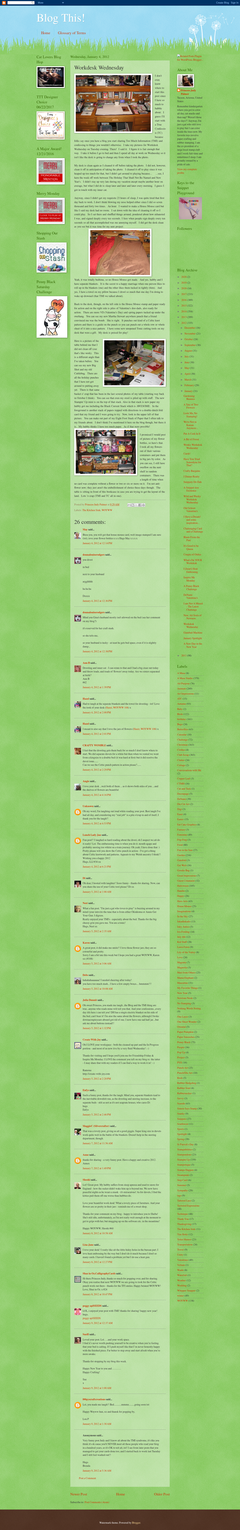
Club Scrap (183, 755)
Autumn (181, 703)
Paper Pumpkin (185, 1032)
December (190, 327)
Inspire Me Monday (189, 578)
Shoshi (86, 1180)
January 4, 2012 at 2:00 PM (97, 712)
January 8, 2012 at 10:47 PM (97, 1294)
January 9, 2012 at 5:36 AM (97, 1470)
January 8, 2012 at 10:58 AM (97, 1233)
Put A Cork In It (192, 433)
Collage (181, 765)
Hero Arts (182, 901)
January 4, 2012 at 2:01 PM (97, 734)
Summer (181, 1185)
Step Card (182, 1180)
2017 (184, 294)
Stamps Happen (185, 1170)
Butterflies (182, 729)
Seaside (181, 1103)
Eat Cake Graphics (186, 824)
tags (179, 1195)
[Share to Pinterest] (143, 505)
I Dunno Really (192, 476)
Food (180, 845)
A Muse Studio (185, 678)
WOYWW (107, 510)
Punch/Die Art (184, 1073)
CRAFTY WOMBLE (94, 745)
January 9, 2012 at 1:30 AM (97, 1424)
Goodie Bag (183, 870)
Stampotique (183, 1164)
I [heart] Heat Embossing (191, 570)
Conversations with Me (189, 770)
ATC (179, 698)
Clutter (180, 760)
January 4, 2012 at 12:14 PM (97, 543)
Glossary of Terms (72, 32)
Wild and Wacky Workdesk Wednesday (192, 499)
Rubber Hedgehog (186, 1083)
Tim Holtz (182, 1234)
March (188, 379)
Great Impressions (186, 875)
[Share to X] (136, 505)
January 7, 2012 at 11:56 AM (97, 1143)
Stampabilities (184, 1149)
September (190, 345)
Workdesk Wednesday (191, 625)
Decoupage (183, 793)
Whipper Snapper (186, 1290)
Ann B (86, 663)
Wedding (182, 1285)
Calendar (182, 734)
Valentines (182, 1260)
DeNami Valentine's (191, 596)
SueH (86, 1334)
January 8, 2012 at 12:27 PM (97, 1262)
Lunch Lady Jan (92, 835)
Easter (180, 819)
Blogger (136, 1522)
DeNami (181, 799)
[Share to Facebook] (140, 505)
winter (180, 1295)
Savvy (180, 1098)
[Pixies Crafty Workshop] (190, 218)
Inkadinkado (183, 921)
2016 (184, 300)
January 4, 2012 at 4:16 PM (97, 795)
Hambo (181, 891)
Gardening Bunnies (189, 397)
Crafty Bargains (192, 471)
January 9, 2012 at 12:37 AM (97, 1323)
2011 (184, 655)
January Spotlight (193, 638)
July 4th (181, 937)
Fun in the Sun (184, 850)
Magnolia (182, 967)
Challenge (182, 739)
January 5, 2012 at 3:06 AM (97, 963)
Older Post (162, 1494)
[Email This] (129, 505)
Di (84, 878)
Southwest (182, 1124)
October (189, 339)
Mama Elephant (185, 977)
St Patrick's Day (185, 1144)
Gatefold (181, 860)
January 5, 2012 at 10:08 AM (97, 988)
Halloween (182, 885)
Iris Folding (183, 931)
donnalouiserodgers (94, 555)
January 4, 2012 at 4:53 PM (97, 823)
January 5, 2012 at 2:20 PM (97, 1078)
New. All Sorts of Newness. (193, 616)
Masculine (182, 983)
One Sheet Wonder (187, 1021)
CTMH (180, 783)
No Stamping (184, 1003)
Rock (180, 1078)
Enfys (86, 1090)
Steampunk (183, 1175)
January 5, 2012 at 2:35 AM (97, 931)
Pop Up (181, 1052)
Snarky (181, 1113)
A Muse (181, 673)
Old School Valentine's (191, 509)
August (188, 350)
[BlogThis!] (133, 505)
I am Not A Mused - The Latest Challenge (193, 606)
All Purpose (183, 683)
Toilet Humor (184, 1239)
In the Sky (182, 916)
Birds (180, 714)
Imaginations (184, 911)
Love (179, 957)
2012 (184, 323)
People (180, 1047)
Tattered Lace (184, 1200)
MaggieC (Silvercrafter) (96, 1126)
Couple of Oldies (192, 554)
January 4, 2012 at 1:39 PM (97, 687)
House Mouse (184, 906)
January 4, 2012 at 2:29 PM (97, 769)
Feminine (182, 834)
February (189, 385)
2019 (184, 282)
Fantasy (181, 829)
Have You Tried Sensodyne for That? (192, 462)
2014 (184, 311)
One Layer (182, 1016)
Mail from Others (186, 972)
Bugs (179, 724)
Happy (180, 896)
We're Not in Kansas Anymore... (191, 425)
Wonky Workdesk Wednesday (193, 446)
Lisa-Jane (88, 1245)
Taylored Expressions (188, 1205)
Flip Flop (182, 839)
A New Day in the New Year (193, 645)
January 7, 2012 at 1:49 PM (97, 1168)
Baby (180, 709)
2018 (184, 288)
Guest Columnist (186, 880)
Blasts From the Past (192, 538)
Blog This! (61, 17)
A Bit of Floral (191, 439)
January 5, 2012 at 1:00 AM (97, 891)
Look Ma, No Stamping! (190, 414)
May (85, 529)
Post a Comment (87, 1478)
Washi (180, 1270)
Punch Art (182, 1067)
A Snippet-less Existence (191, 489)
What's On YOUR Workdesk (193, 561)
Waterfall (182, 1275)
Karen (86, 943)
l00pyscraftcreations (94, 1399)
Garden (181, 855)
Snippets (181, 1119)
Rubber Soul (183, 1088)
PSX (179, 1062)
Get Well (181, 865)
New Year (182, 993)
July (186, 356)
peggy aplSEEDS (92, 1306)
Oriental (181, 1027)
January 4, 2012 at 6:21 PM (97, 866)
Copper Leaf (183, 778)
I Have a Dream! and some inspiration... (192, 520)
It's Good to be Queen (191, 547)
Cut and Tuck (184, 788)
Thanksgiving (184, 1224)
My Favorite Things (187, 988)
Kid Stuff (182, 942)
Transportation (184, 1244)
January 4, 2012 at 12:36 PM (97, 601)
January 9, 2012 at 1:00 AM (97, 1388)
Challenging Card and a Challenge (193, 530)
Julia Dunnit (90, 1000)
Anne (86, 1155)
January (188, 391)
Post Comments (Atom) (97, 1502)
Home (45, 32)
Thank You (183, 1219)
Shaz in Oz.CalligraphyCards (99, 1273)
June (187, 362)
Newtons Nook (185, 998)
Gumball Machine (193, 632)
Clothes (181, 749)
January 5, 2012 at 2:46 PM (97, 1114)
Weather (181, 1280)
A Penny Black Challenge (191, 587)
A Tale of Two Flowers (191, 406)
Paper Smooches (185, 1037)
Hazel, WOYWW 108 (117, 707)
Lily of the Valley (186, 952)
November (190, 333)
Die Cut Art (183, 804)
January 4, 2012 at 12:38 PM (97, 651)
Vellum (181, 1265)
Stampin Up (183, 1159)
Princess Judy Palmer (188, 92)
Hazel (86, 699)
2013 (184, 317)
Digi (179, 809)
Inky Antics (183, 926)
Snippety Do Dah (193, 482)
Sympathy (182, 1190)
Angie (86, 781)
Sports (180, 1129)
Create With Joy (92, 1039)
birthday (181, 719)
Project (181, 1057)
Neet (85, 903)
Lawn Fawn (183, 947)
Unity (180, 1254)
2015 (184, 305)
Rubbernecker (184, 1093)
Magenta (181, 962)
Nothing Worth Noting (189, 1008)
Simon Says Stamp (187, 1108)
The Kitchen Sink (91, 510)
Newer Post (78, 1494)
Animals (181, 688)
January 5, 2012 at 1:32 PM (97, 1028)
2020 (184, 277)
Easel (180, 814)
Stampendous (184, 1154)
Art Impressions (185, 693)
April (187, 373)
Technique (182, 1214)
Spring (180, 1139)
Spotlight (182, 1134)
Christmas (182, 744)
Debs (85, 975)
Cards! (187, 453)
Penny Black (183, 1042)
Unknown (88, 806)
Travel (180, 1249)
